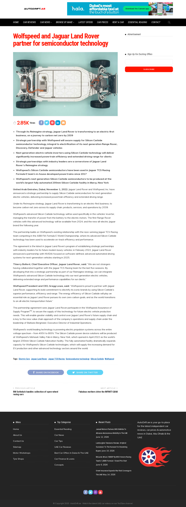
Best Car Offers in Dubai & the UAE (71, 453)
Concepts (59, 464)
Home (16, 22)
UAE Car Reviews (62, 447)
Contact (155, 22)
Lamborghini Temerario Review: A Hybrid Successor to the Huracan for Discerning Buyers (111, 447)
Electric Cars (24, 359)
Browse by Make (64, 22)
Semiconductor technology (78, 359)
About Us (17, 435)
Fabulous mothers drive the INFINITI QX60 (98, 391)
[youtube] (100, 492)
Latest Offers (85, 22)
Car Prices (102, 22)
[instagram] (95, 492)
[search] (169, 22)
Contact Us (18, 441)
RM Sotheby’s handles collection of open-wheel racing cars (35, 393)
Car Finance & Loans (64, 459)
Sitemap (17, 447)
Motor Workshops (21, 453)
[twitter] (90, 492)
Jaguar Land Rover (39, 359)
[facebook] (85, 492)
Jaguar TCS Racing (56, 359)
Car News (45, 22)
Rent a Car (118, 22)
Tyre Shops (18, 459)
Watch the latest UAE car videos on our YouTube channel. (107, 503)
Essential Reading (137, 22)
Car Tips (58, 441)
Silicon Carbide (97, 359)
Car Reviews (29, 22)
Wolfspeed (109, 359)
